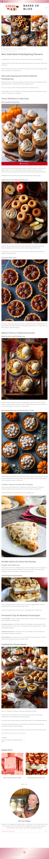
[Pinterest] (24, 852)
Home (14, 849)
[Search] (45, 831)
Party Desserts (13, 51)
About (24, 849)
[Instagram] (7, 1)
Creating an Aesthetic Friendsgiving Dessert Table (11, 739)
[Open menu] (46, 8)
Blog (19, 849)
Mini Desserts (12, 733)
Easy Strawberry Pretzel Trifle (36, 777)
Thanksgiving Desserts (20, 733)
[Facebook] (2, 1)
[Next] (46, 768)
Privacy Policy (32, 849)
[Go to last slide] (3, 768)
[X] (5, 1)
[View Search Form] (47, 1)
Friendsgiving (5, 733)
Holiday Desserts (5, 51)
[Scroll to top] (46, 854)
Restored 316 (34, 856)
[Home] (1, 48)
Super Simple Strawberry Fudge (12, 777)
